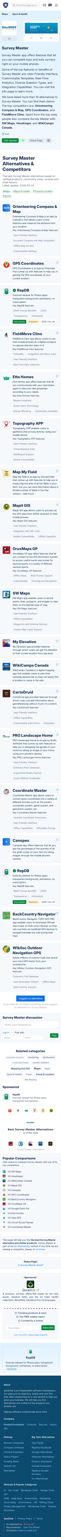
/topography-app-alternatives (18, 420)
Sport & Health (14, 1074)
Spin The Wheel (31, 1527)
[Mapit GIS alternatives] (6, 507)
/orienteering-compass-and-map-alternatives (27, 203)
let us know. (39, 1249)
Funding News (11, 1461)
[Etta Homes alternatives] (6, 378)
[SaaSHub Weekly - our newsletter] (44, 5)
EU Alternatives (22, 1246)
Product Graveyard (42, 1461)
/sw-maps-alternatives (15, 590)
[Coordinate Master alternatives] (6, 792)
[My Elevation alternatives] (6, 643)
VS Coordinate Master (19, 1227)
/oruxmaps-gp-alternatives (17, 545)
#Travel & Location (43, 191)
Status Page (36, 140)
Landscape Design (20, 1062)
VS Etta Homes (15, 1213)
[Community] (50, 5)
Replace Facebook (41, 1447)
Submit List (10, 1466)
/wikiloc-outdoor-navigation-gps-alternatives (26, 944)
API (5, 1428)
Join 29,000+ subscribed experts (30, 1334)
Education (9, 1510)
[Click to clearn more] (30, 1359)
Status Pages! (11, 1456)
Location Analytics (41, 1062)
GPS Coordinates (36, 110)
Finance (52, 1506)
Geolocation (49, 1057)
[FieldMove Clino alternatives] (6, 335)
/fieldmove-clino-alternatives (18, 330)
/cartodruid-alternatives (15, 689)
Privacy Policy (25, 1518)
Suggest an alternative (30, 998)
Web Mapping (31, 1079)
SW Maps (8, 123)
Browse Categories (14, 1442)
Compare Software (14, 1447)
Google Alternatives (42, 1452)
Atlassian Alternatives (43, 1456)
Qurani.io (29, 1290)
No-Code (13, 1490)
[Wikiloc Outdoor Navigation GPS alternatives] (6, 949)
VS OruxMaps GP (16, 1204)
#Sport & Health (21, 191)
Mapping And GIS (20, 1068)
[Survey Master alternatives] (9, 28)
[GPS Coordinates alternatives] (6, 264)
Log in (6, 1032)
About (53, 1424)
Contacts (31, 1424)
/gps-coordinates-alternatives (18, 260)
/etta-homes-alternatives (16, 373)
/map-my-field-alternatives (17, 468)
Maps (37, 1068)
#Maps (6, 191)
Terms (39, 1518)
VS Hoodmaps (15, 1176)
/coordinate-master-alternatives (19, 787)
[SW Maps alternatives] (6, 594)
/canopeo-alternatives (14, 837)
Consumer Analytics (15, 1057)
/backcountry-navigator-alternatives (22, 911)
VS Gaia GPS (14, 1217)
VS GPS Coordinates (18, 1194)
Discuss (43, 1424)
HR (35, 1502)
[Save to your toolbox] (9, 39)
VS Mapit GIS (14, 1185)
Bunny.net (29, 1524)
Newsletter (9, 1470)
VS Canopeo (14, 1190)
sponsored (11, 1369)
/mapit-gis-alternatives (15, 502)
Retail (47, 1068)
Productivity (31, 1498)
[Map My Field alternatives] (6, 473)
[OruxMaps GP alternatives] (6, 550)
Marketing (45, 1498)
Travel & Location (45, 1074)
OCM (6, 208)
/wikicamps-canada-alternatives (20, 662)
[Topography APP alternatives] (6, 424)
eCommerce (24, 1502)
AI (5, 1490)
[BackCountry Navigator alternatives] (6, 915)
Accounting (10, 1502)
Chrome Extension (13, 1452)
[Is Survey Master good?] (23, 140)
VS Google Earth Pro (18, 1208)
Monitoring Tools (37, 1506)
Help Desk (16, 1498)
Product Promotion (14, 1424)
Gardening (33, 1057)
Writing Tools (46, 1502)
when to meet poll (27, 1530)
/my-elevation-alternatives (16, 638)
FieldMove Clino (13, 114)
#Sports (7, 195)
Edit (6, 134)
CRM (6, 1498)
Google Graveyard (41, 1466)
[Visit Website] (57, 262)
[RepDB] (6, 291)
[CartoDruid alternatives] (6, 693)
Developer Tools (29, 1490)
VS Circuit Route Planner (20, 1222)
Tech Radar (38, 1442)
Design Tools (47, 1490)
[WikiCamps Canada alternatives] (6, 666)
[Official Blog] (49, 140)
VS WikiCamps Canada (19, 1180)
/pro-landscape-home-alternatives (21, 732)
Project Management (14, 1506)
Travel (29, 1074)
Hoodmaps (23, 123)
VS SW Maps (14, 1171)
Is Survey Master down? (30, 1265)
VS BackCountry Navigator (21, 1199)
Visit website (10, 140)
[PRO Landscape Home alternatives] (6, 736)
